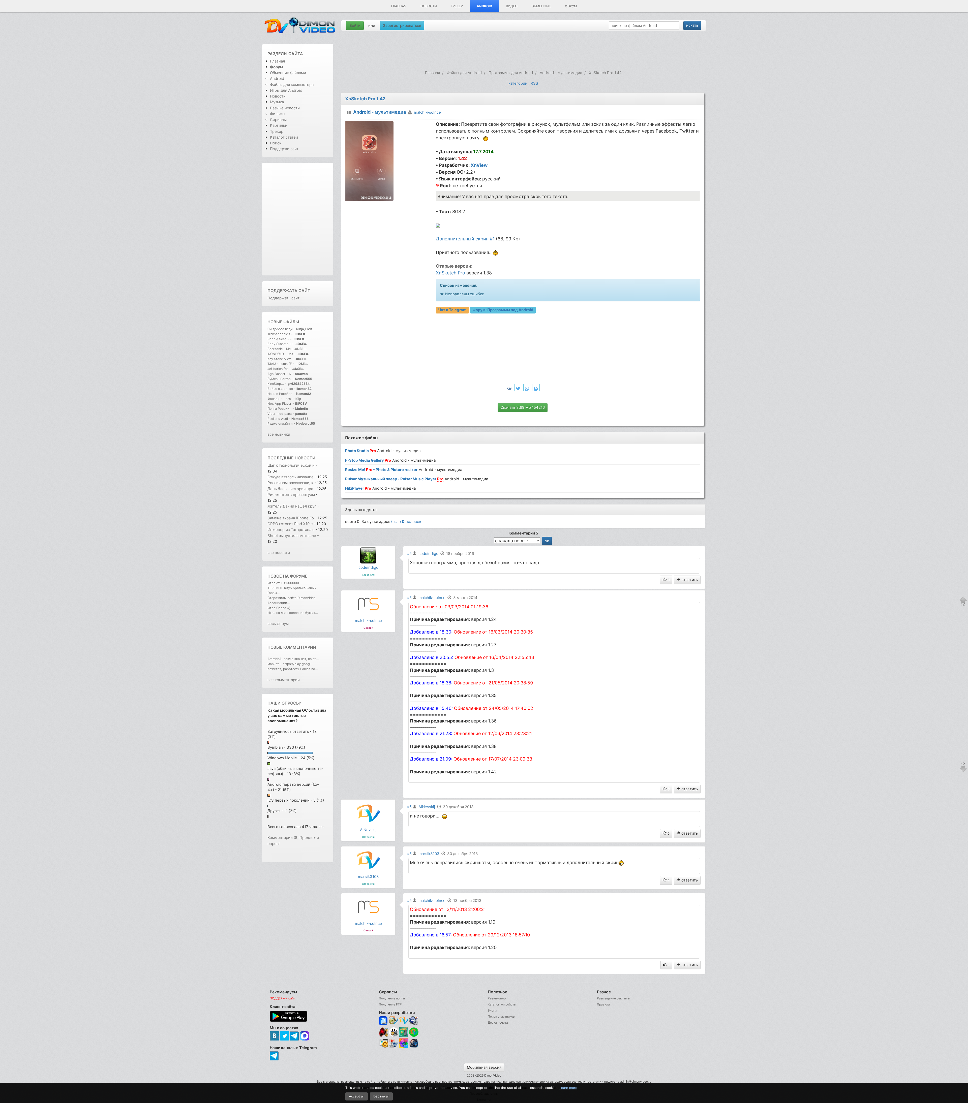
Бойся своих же (280, 389)
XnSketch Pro (450, 272)
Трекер (457, 6)
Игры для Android (286, 90)
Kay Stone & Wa (279, 359)
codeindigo (368, 567)
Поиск (275, 143)
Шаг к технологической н (291, 465)
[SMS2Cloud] (413, 1020)
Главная (398, 6)
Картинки (278, 125)
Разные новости (285, 108)
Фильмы (277, 113)
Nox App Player (279, 403)
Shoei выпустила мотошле (291, 535)
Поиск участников (501, 1016)
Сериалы (278, 119)
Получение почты (392, 998)
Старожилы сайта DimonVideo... (293, 598)
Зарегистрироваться (402, 25)
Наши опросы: (284, 703)
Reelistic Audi (277, 419)
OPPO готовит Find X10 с (290, 523)
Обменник (541, 6)
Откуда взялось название (290, 477)
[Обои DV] (403, 1047)
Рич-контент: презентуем (291, 494)
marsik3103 (368, 876)
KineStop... (275, 384)
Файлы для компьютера (292, 84)
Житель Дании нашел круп (292, 506)
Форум (571, 6)
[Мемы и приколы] (393, 1020)
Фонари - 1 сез (279, 399)
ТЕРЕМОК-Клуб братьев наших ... (293, 588)
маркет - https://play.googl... (290, 664)
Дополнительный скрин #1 (465, 238)
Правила (603, 1004)
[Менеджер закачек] (413, 1032)
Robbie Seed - (278, 339)
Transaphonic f (278, 334)
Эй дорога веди (280, 329)
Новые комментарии (291, 647)
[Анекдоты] (403, 1035)
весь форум (278, 623)
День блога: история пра (290, 488)
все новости (278, 552)
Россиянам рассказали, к (290, 482)
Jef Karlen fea (277, 369)
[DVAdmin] (383, 1043)
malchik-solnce (427, 112)
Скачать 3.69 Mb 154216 (522, 407)
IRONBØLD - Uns (280, 354)
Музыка (277, 102)
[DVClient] (403, 1020)
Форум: (502, 309)
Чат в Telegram (452, 309)
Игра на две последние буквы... (292, 613)
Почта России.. (279, 409)
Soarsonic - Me (279, 349)
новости (305, 457)
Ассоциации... (278, 603)
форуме (299, 576)
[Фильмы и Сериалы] (413, 1047)
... (268, 654)
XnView (479, 165)
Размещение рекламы (613, 998)
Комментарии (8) (282, 837)
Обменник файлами (288, 72)
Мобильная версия (484, 1067)
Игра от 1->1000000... (284, 583)
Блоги (492, 1010)
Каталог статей (284, 137)
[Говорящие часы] (383, 1032)
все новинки (278, 434)
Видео (512, 6)
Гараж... (273, 593)
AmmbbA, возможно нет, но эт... (293, 659)
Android (484, 6)
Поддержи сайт (284, 148)
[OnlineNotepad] (383, 1020)
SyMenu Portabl (279, 379)
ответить (689, 579)
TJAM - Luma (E (279, 364)
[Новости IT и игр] (393, 1047)
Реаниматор (497, 998)
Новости (428, 6)
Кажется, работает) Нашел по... (292, 669)
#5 (409, 553)
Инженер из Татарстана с (290, 529)
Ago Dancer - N (279, 374)
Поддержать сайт (288, 290)
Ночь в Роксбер (279, 394)
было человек (406, 521)
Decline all (381, 1096)
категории (517, 83)
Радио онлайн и (280, 423)
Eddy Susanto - (279, 344)
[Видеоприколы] (393, 1035)
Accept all (356, 1096)
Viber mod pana (279, 414)
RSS (534, 83)
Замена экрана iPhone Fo (290, 518)
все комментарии (283, 679)
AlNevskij (368, 829)
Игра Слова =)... (280, 608)
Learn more (568, 1088)
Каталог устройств (502, 1004)
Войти (354, 25)
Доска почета (498, 1022)
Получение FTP (390, 1004)
